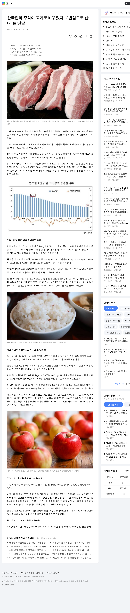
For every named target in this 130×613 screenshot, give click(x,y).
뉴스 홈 (110, 476)
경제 (110, 482)
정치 (123, 482)
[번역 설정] (80, 36)
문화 (110, 488)
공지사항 (39, 572)
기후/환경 (123, 476)
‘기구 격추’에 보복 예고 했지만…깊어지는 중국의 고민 (72, 554)
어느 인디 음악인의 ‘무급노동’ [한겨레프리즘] (29, 554)
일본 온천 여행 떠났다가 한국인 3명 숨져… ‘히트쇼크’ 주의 (29, 546)
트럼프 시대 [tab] (111, 308)
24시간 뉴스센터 (27, 572)
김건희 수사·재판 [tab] (113, 320)
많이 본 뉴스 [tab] (113, 404)
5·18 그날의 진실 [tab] (113, 332)
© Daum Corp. (8, 585)
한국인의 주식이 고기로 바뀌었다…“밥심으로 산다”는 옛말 (72, 546)
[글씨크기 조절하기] (85, 36)
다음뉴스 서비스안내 (10, 572)
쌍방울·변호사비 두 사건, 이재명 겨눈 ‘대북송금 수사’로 (72, 550)
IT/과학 (123, 488)
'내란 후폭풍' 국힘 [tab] (113, 314)
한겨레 (9, 3)
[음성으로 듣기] (75, 36)
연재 (123, 494)
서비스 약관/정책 (52, 572)
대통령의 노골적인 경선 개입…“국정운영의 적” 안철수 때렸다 (29, 542)
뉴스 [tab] (127, 470)
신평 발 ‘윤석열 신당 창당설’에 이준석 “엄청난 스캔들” (29, 550)
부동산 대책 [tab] (111, 326)
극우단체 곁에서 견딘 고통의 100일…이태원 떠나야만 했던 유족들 (72, 542)
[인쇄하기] (90, 36)
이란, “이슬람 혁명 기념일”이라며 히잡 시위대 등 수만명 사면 (29, 557)
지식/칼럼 (110, 494)
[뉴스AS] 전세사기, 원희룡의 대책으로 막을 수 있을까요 (72, 557)
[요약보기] (70, 36)
